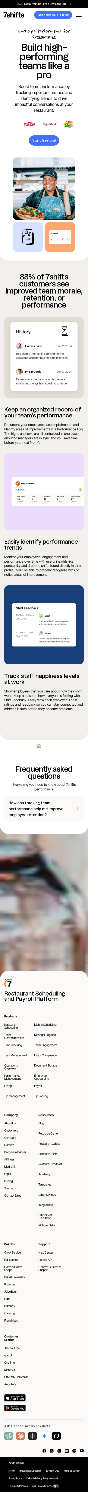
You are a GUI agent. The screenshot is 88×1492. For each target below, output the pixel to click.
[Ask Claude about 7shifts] (20, 1436)
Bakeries (9, 1306)
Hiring (8, 1086)
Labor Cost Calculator (45, 1216)
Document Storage (45, 1065)
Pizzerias (9, 1284)
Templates (44, 1184)
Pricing (8, 1181)
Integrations (45, 1205)
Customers (11, 1130)
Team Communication (14, 1036)
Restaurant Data (47, 1154)
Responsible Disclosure (30, 1470)
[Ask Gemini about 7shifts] (44, 1436)
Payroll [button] (63, 938)
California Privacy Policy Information (43, 1478)
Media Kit (9, 1166)
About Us (10, 1123)
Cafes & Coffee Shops (13, 1268)
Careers (9, 1145)
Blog (41, 1123)
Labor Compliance (45, 1055)
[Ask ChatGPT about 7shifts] (8, 1436)
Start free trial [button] (44, 140)
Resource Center (48, 1133)
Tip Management (14, 1096)
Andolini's (10, 1384)
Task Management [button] (34, 938)
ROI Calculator (47, 1225)
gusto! (8, 1355)
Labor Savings (47, 1194)
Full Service (11, 1259)
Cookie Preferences (18, 1486)
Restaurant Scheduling (11, 1026)
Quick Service (12, 1252)
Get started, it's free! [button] (53, 15)
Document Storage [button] (53, 949)
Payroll (38, 1086)
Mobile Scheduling (45, 1024)
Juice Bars (10, 1291)
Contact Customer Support (49, 1268)
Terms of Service (71, 1470)
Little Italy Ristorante (16, 1377)
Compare (10, 1137)
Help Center (45, 1252)
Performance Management (12, 1077)
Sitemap (9, 1188)
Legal (7, 1174)
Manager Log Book (45, 1035)
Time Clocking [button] (25, 908)
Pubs (7, 1299)
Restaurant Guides (49, 1143)
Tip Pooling (41, 1096)
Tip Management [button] (44, 928)
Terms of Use (52, 1470)
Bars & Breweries (14, 1277)
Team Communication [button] (44, 918)
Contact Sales (12, 1195)
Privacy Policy (15, 1478)
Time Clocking (13, 1045)
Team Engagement (45, 1045)
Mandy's (9, 1369)
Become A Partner (15, 1152)
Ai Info (12, 1470)
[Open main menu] (79, 15)
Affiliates (9, 1159)
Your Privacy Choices (42, 1486)
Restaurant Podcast (50, 1164)
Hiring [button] (24, 949)
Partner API (45, 1259)
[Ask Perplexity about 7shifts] (32, 1436)
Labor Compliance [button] (60, 908)
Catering (9, 1313)
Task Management (15, 1055)
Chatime (9, 1362)
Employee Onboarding (41, 1077)
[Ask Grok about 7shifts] (56, 1436)
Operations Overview (11, 1067)
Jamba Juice (11, 1348)
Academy (44, 1174)
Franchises (11, 1320)
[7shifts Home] (22, 15)
